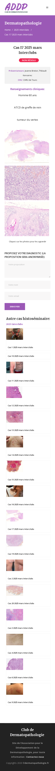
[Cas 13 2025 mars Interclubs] (28, 422)
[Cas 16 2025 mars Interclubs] (28, 496)
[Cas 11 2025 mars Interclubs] (28, 372)
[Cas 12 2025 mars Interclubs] (28, 397)
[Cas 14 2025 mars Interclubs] (28, 446)
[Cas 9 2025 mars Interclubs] (28, 694)
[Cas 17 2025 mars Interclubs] (28, 521)
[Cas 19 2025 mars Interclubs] (28, 545)
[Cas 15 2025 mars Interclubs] (28, 471)
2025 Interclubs (21, 29)
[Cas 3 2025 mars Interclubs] (28, 620)
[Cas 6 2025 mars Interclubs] (28, 669)
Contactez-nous (35, 756)
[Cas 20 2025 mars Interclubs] (28, 595)
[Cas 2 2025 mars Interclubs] (28, 570)
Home (8, 29)
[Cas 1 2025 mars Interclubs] (28, 339)
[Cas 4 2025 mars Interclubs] (28, 644)
